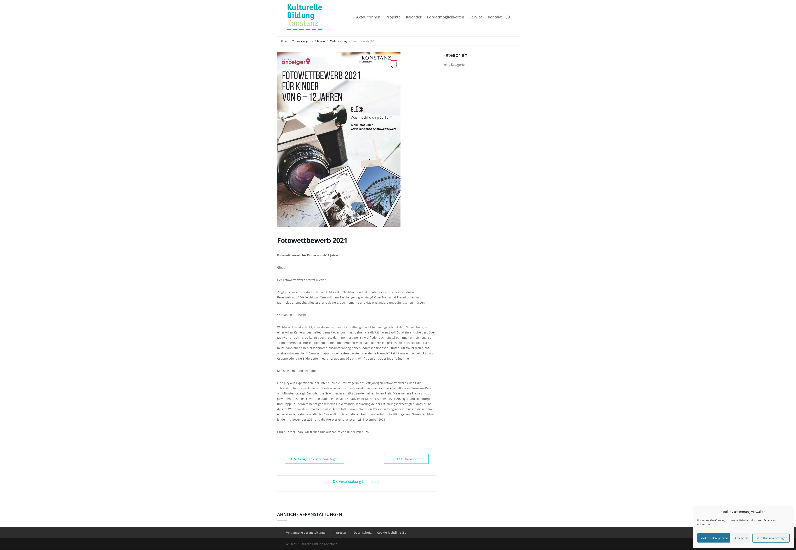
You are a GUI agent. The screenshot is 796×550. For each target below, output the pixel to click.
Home (284, 41)
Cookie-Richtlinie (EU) (392, 532)
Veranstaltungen (301, 41)
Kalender (414, 17)
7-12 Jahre (320, 41)
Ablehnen (741, 538)
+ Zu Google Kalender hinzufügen (314, 459)
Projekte (393, 17)
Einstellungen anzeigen (771, 538)
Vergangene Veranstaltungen (306, 532)
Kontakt (495, 17)
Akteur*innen (368, 17)
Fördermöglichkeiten (445, 17)
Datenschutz (363, 532)
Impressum (340, 532)
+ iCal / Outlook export (406, 459)
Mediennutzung (338, 41)
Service (476, 17)
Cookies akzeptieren (713, 538)
